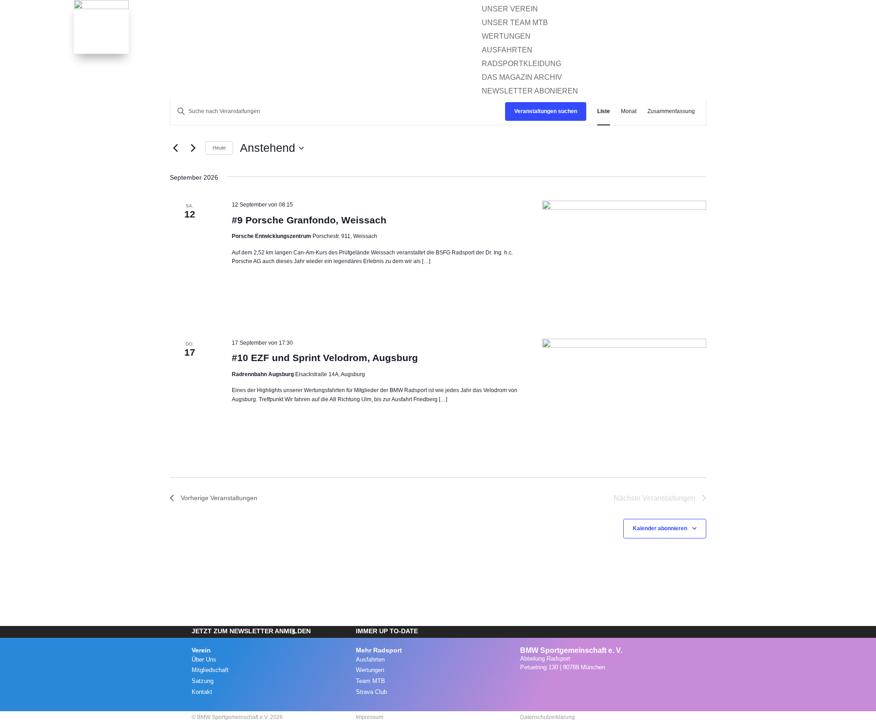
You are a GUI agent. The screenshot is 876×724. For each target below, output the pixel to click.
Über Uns (204, 659)
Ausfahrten (397, 50)
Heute (219, 147)
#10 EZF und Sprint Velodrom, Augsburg (325, 357)
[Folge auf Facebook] (544, 686)
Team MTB (370, 680)
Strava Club (371, 691)
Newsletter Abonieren (530, 91)
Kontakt (202, 691)
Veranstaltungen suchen (545, 111)
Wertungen (457, 50)
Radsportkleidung (521, 64)
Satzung (203, 680)
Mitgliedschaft (210, 670)
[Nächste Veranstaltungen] (193, 148)
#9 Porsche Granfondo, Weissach (309, 220)
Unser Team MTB (515, 23)
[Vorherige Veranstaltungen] (175, 148)
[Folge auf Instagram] (525, 686)
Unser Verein (510, 9)
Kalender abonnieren (660, 528)
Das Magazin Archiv (522, 77)
